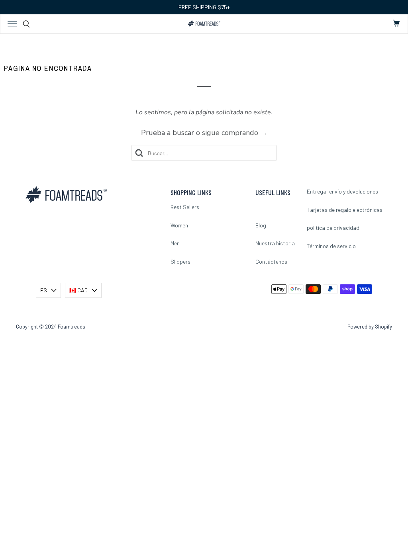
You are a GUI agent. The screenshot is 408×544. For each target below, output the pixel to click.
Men (175, 243)
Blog (260, 225)
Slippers (180, 261)
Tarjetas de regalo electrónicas (344, 209)
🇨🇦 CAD (78, 290)
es (43, 290)
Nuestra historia (275, 243)
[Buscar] (26, 24)
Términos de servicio (331, 246)
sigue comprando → (234, 132)
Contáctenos (271, 261)
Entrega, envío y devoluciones (342, 191)
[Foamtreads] (204, 23)
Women (179, 225)
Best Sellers (185, 207)
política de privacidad (333, 227)
